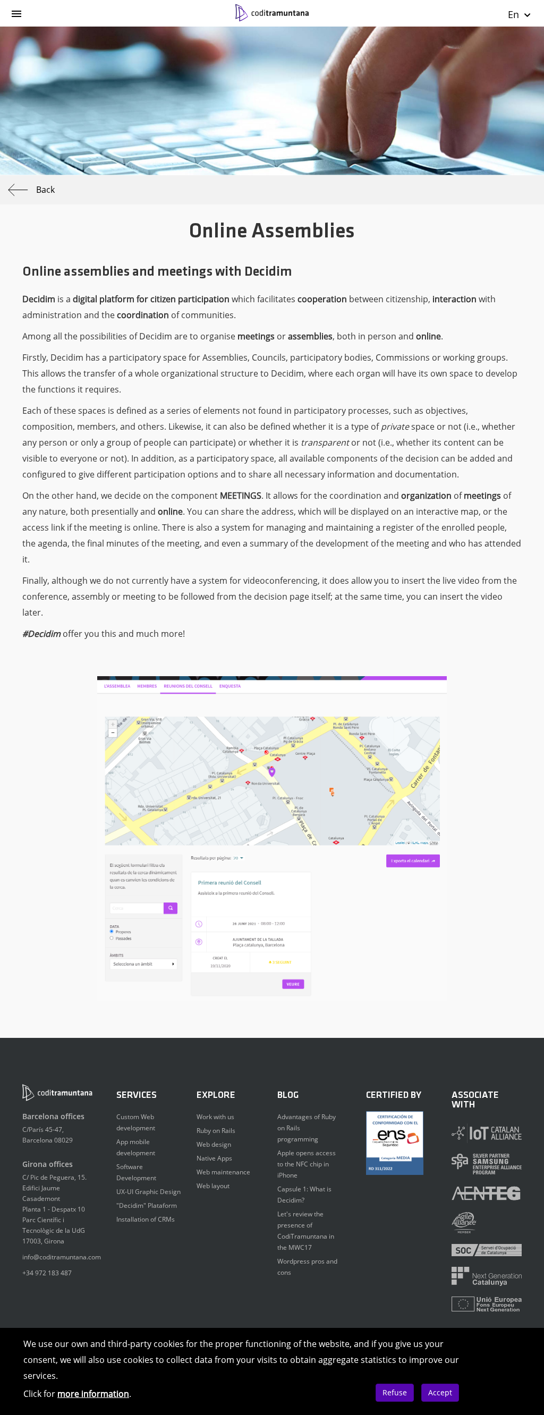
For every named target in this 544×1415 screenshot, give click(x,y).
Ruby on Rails (216, 1130)
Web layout (213, 1185)
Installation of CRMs (145, 1219)
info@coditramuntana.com (61, 1256)
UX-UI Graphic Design (148, 1191)
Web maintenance (223, 1172)
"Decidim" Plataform (146, 1205)
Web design (214, 1144)
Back (45, 189)
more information (93, 1394)
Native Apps (214, 1158)
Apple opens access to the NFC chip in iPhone (306, 1164)
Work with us (215, 1116)
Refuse (394, 1392)
